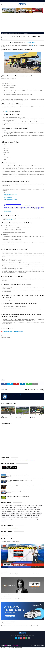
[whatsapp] (38, 1)
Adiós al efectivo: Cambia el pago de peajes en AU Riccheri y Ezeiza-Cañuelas (7, 416)
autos (15, 505)
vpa (37, 519)
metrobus (17, 513)
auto (21, 513)
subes (26, 519)
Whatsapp (29, 42)
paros (36, 505)
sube (38, 507)
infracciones (24, 505)
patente (17, 515)
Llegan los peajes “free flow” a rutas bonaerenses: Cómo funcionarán (22, 416)
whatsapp (3, 521)
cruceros (13, 517)
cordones (9, 517)
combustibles (9, 511)
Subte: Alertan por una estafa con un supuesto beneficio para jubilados (20, 485)
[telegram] (43, 1)
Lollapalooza (29, 515)
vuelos (9, 509)
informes (11, 505)
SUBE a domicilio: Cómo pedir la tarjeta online (15, 491)
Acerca (35, 645)
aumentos (40, 505)
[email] (42, 1)
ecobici (18, 517)
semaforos (34, 513)
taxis (38, 511)
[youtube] (24, 638)
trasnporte (30, 519)
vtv (6, 509)
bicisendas (13, 513)
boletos (25, 513)
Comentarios (5, 535)
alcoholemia (4, 511)
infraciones (26, 517)
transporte (15, 507)
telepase (9, 33)
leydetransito (19, 509)
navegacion (12, 519)
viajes (31, 511)
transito (3, 505)
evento (21, 517)
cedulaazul (13, 515)
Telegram (33, 42)
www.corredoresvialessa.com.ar (10, 194)
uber (34, 519)
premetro (22, 519)
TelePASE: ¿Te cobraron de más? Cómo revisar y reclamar (17, 475)
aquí (6, 111)
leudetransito (31, 517)
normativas (24, 509)
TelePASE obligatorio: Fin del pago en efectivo (37, 415)
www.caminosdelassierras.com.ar (10, 199)
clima (3, 507)
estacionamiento (37, 509)
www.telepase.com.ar (11, 82)
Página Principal (4, 33)
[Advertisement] (22, 21)
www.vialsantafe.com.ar (9, 200)
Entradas (4, 534)
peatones (21, 515)
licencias (6, 507)
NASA (34, 515)
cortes (29, 505)
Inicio (31, 645)
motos (35, 511)
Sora (6, 645)
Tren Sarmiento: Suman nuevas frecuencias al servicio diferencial (19, 480)
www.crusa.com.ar (7, 211)
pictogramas (17, 519)
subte (19, 511)
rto (25, 515)
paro (31, 507)
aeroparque (38, 515)
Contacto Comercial (40, 645)
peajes (32, 509)
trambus (29, 513)
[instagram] (36, 1)
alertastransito (26, 507)
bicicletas (14, 511)
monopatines (39, 513)
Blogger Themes (15, 645)
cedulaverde (4, 517)
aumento (3, 515)
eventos (11, 507)
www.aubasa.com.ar (8, 195)
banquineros (4, 513)
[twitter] (35, 1)
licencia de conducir (5, 519)
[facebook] (40, 1)
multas (9, 513)
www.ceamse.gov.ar (8, 197)
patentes (27, 511)
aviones (34, 507)
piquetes (13, 509)
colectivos (19, 505)
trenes (7, 505)
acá (32, 45)
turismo (3, 509)
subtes (33, 505)
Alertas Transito (17, 394)
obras (29, 509)
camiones (7, 515)
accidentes (20, 507)
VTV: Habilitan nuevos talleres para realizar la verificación (17, 496)
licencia (36, 517)
